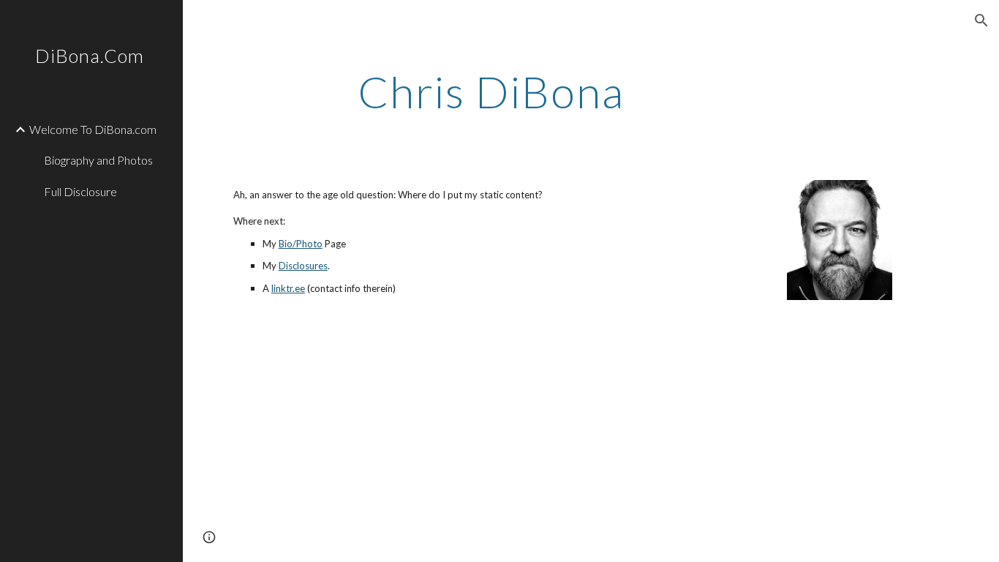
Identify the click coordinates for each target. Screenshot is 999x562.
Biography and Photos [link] (98, 160)
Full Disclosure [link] (80, 191)
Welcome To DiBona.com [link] (93, 129)
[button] (981, 20)
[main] (591, 91)
